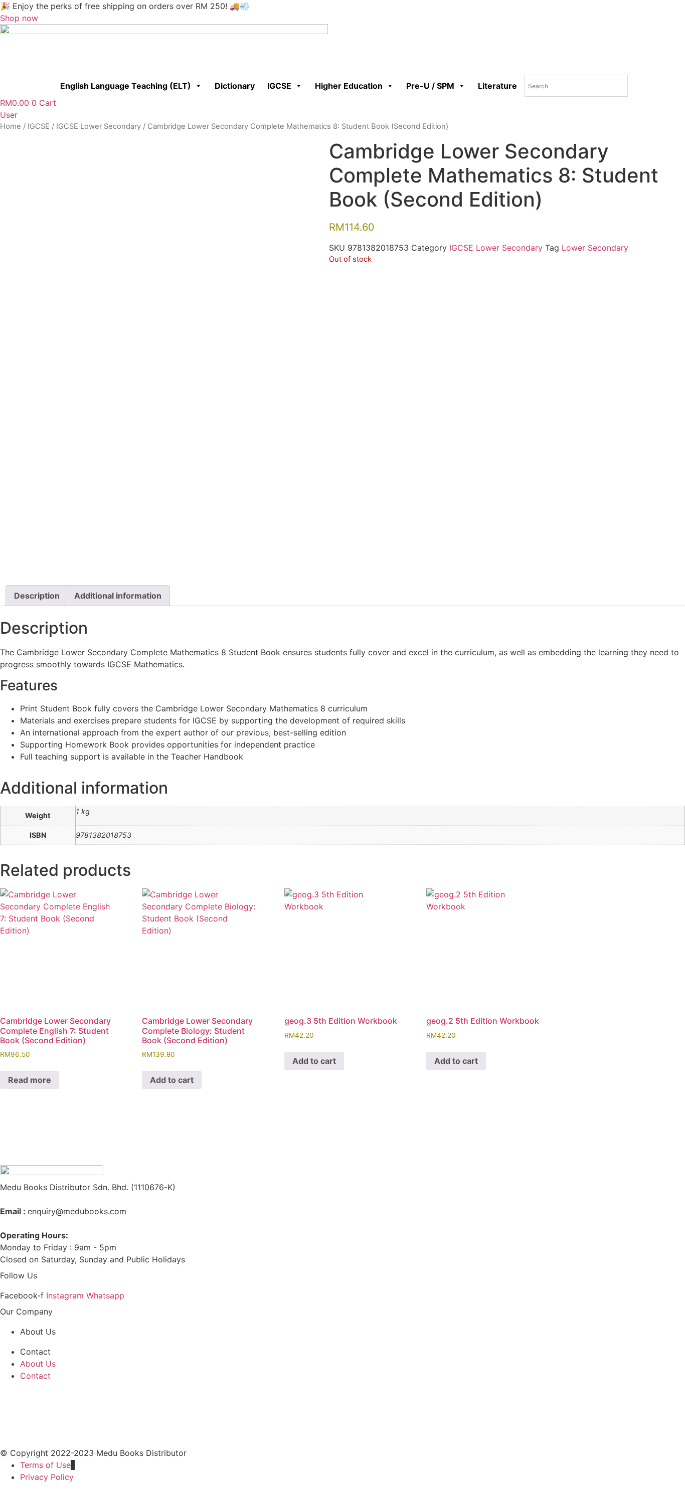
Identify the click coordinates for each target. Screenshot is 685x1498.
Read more (29, 1080)
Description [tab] (37, 596)
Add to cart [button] (172, 1080)
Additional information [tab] (117, 596)
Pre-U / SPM (430, 86)
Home (10, 126)
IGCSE (279, 86)
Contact (35, 1352)
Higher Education (349, 86)
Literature (497, 86)
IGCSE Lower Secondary (98, 126)
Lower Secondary (595, 248)
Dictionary (235, 86)
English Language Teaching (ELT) (125, 86)
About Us (38, 1332)
